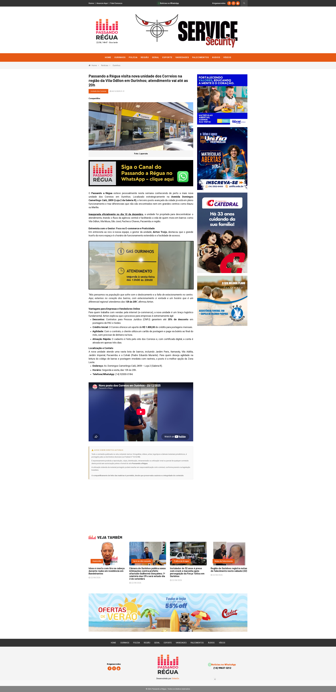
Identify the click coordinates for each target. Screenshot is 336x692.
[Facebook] (229, 3)
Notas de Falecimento (224, 561)
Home (91, 3)
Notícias (104, 65)
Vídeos (227, 57)
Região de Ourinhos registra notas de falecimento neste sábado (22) (229, 569)
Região (145, 57)
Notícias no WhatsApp (169, 3)
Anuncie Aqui (102, 3)
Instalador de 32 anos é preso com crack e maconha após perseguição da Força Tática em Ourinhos (187, 572)
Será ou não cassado (142, 561)
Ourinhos (120, 57)
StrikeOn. (175, 678)
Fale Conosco (116, 3)
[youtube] (237, 3)
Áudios (216, 57)
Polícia (133, 57)
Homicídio (97, 561)
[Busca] (244, 3)
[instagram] (233, 3)
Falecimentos (200, 57)
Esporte (167, 57)
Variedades (182, 57)
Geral (155, 57)
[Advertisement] (141, 505)
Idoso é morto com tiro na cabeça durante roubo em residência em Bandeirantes (107, 571)
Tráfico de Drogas (181, 561)
